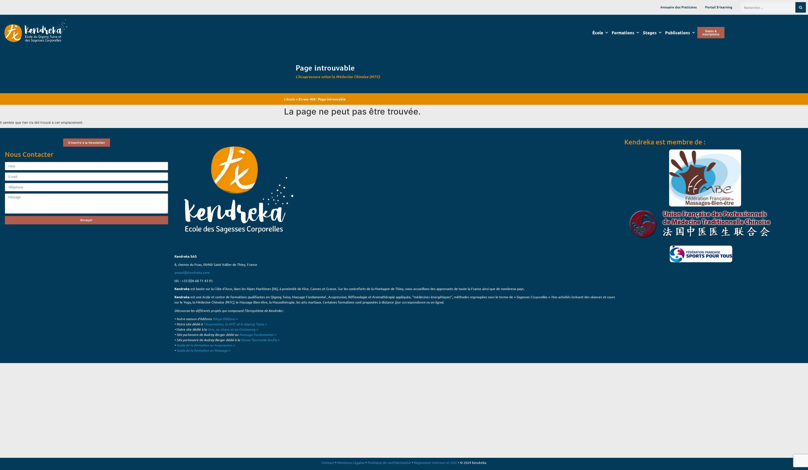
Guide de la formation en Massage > (203, 350)
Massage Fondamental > (257, 334)
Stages (650, 32)
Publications (677, 32)
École (597, 32)
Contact (328, 462)
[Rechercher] (800, 7)
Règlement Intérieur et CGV (435, 462)
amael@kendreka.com (192, 272)
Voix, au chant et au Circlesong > (233, 329)
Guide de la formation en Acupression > (206, 345)
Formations (623, 32)
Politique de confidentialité (389, 462)
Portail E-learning (718, 7)
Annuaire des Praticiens (678, 7)
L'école (289, 99)
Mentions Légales (351, 462)
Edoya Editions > (225, 319)
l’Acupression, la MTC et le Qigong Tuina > (235, 324)
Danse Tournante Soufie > (260, 340)
